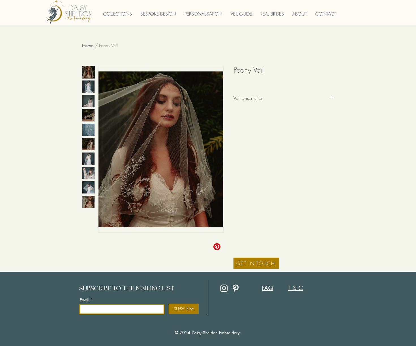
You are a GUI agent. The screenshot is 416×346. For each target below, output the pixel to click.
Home (87, 45)
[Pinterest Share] (217, 246)
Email (84, 300)
